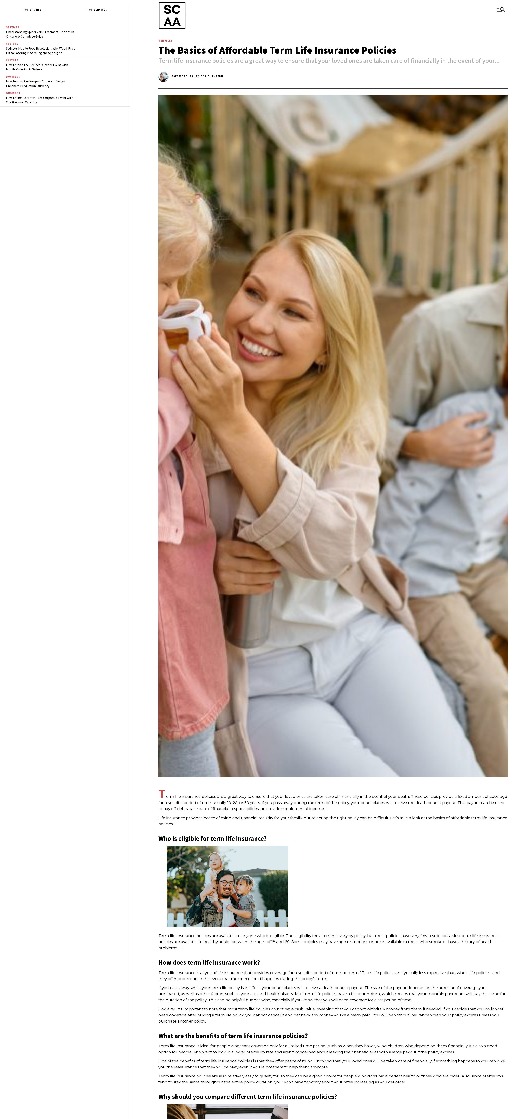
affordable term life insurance (479, 818)
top (90, 10)
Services (100, 10)
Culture (12, 44)
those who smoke (425, 941)
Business (13, 77)
